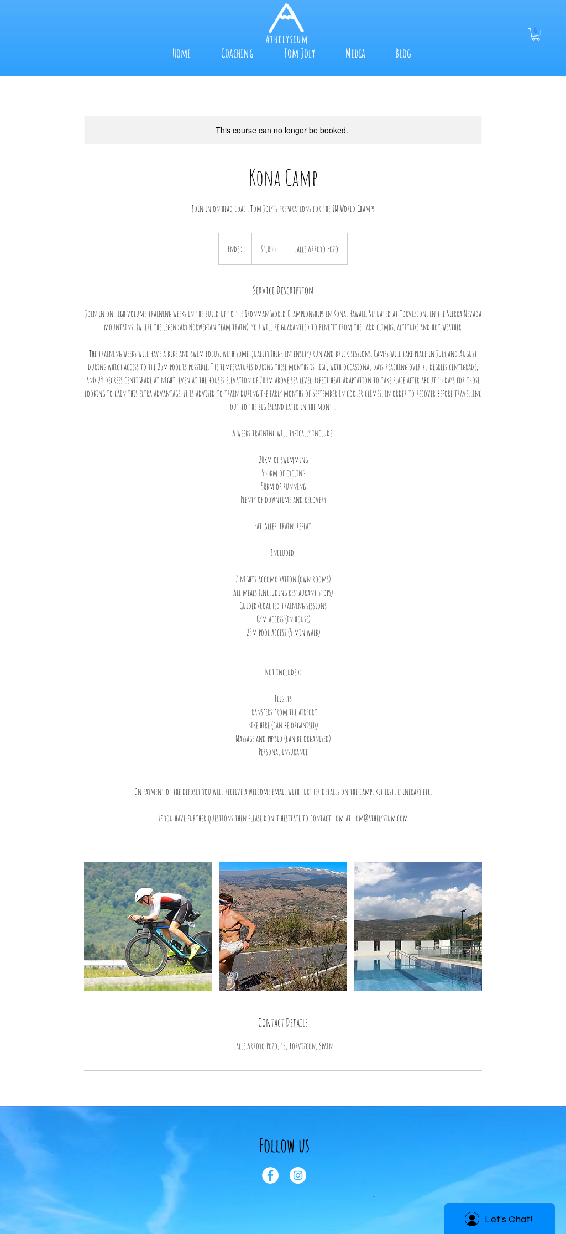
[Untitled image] (148, 926)
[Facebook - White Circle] (270, 1175)
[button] (535, 34)
